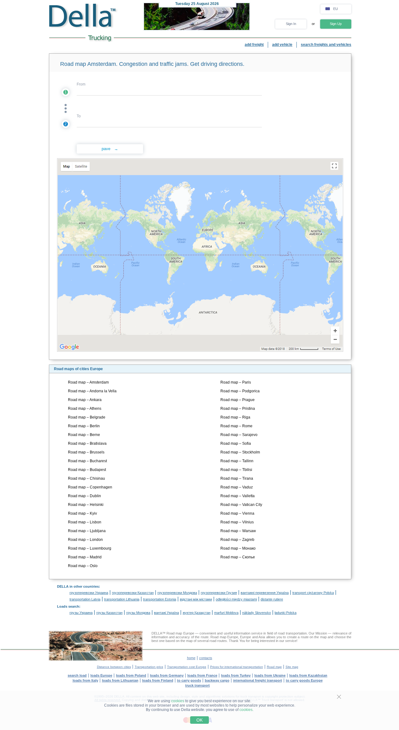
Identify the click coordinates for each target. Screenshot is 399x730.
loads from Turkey (236, 675)
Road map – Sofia (235, 443)
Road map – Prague (237, 400)
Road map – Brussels (86, 452)
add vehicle (282, 44)
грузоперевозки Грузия (219, 593)
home (191, 658)
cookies (177, 701)
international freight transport (257, 680)
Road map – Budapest (87, 470)
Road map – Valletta (237, 496)
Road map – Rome (236, 426)
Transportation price (149, 667)
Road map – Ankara (85, 400)
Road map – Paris (235, 382)
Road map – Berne (84, 435)
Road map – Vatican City (241, 504)
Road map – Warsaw (238, 531)
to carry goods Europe (304, 680)
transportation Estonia (159, 599)
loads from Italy (85, 680)
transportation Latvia (85, 599)
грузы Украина (81, 613)
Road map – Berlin (84, 426)
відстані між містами (196, 599)
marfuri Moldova (226, 613)
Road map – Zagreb (237, 539)
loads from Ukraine (270, 675)
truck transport (197, 685)
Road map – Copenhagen (90, 487)
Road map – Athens (84, 408)
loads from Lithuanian (120, 680)
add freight (254, 44)
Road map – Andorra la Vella (92, 391)
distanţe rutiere (272, 599)
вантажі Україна (166, 613)
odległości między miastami (236, 599)
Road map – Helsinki (85, 504)
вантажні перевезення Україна (265, 593)
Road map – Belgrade (86, 417)
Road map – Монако (238, 548)
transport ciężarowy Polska (313, 593)
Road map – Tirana (236, 478)
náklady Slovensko (256, 613)
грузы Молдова (138, 613)
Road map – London (85, 539)
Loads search (68, 606)
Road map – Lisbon (84, 522)
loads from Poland (131, 675)
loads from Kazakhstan (308, 675)
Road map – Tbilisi (236, 470)
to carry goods (189, 680)
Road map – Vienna (237, 513)
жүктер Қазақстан (196, 613)
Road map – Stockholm (240, 452)
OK (199, 720)
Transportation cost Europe (186, 667)
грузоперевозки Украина (89, 593)
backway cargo (217, 680)
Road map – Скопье (237, 557)
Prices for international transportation (236, 667)
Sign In (291, 24)
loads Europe (101, 675)
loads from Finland (157, 680)
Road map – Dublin (84, 496)
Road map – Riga (235, 417)
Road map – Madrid (85, 557)
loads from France (202, 675)
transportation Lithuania (121, 599)
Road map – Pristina (237, 408)
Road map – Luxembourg (89, 548)
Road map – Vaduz (236, 487)
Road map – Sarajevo (238, 435)
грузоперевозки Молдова (177, 593)
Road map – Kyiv (82, 513)
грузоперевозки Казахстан (133, 593)
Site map (292, 667)
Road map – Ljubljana (87, 531)
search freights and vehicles (326, 44)
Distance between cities (114, 667)
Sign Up (336, 24)
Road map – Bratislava (87, 443)
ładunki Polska (285, 613)
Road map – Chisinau (86, 478)
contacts (205, 658)
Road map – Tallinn (236, 461)
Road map (274, 667)
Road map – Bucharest (87, 461)
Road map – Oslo (83, 566)
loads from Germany (167, 675)
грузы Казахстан (109, 613)
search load (77, 675)
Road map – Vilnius (237, 522)
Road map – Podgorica (240, 391)
